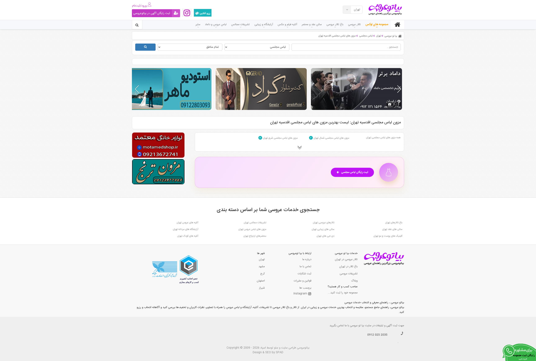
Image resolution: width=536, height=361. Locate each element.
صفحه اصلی (397, 24)
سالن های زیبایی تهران (323, 229)
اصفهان (261, 280)
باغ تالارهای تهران (393, 222)
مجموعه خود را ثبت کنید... (343, 292)
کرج (262, 273)
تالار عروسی (354, 24)
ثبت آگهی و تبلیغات (386, 325)
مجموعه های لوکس (376, 24)
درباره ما (306, 259)
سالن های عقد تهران (392, 229)
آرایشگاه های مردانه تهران (185, 229)
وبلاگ (354, 280)
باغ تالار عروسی (334, 24)
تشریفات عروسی (349, 273)
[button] (399, 89)
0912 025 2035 (377, 335)
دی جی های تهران (325, 236)
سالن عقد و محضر (312, 24)
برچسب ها (305, 288)
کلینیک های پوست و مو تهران (387, 236)
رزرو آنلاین (204, 13)
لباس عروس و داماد (216, 24)
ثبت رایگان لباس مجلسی (354, 172)
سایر (198, 24)
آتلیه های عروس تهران (187, 222)
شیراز (262, 288)
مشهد (262, 266)
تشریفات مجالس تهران (255, 222)
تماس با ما (305, 266)
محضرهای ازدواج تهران (254, 236)
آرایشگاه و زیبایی (263, 24)
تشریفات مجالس (240, 24)
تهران (262, 259)
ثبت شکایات (304, 273)
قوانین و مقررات (302, 280)
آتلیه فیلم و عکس (287, 24)
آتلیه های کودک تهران (187, 236)
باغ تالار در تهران (348, 266)
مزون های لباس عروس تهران (252, 229)
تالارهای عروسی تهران (323, 222)
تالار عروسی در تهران (346, 259)
